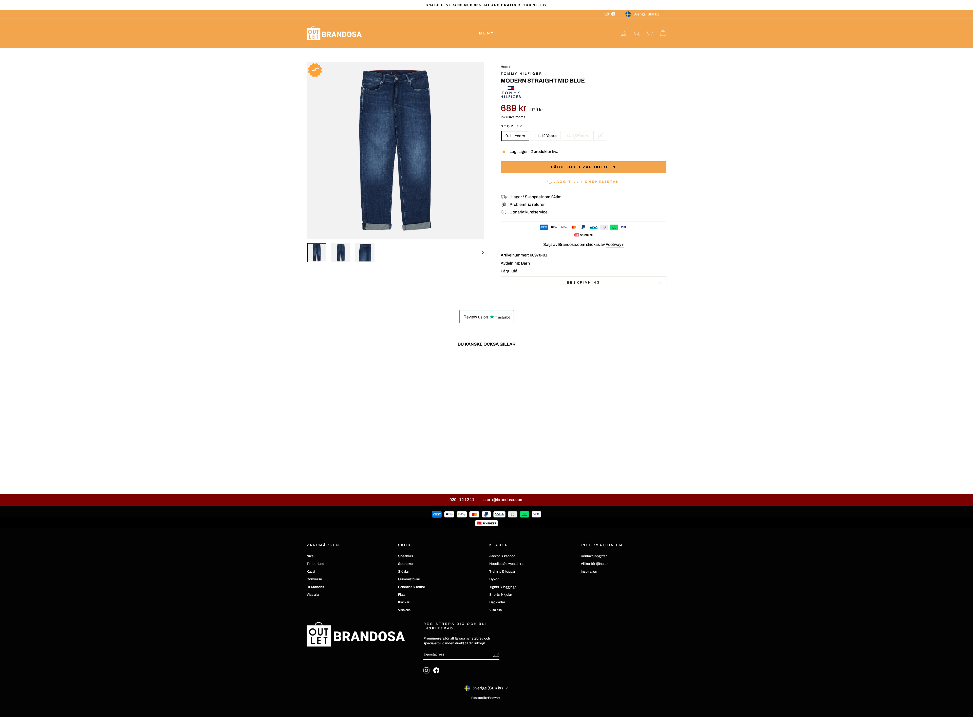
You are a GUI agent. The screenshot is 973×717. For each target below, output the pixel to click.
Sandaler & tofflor (411, 587)
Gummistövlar (409, 579)
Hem (504, 67)
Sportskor (406, 564)
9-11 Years (515, 136)
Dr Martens (315, 587)
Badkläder (497, 602)
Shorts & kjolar (500, 594)
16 (599, 136)
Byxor (494, 579)
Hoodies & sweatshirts (506, 564)
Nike (310, 556)
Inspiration (589, 571)
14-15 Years (577, 136)
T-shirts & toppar (502, 571)
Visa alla (313, 594)
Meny (486, 33)
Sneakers (405, 556)
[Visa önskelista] (650, 33)
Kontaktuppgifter (594, 556)
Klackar (403, 602)
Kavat (311, 571)
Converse (314, 579)
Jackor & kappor (502, 556)
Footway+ (615, 244)
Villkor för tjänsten (595, 564)
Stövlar (403, 571)
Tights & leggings (502, 587)
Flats (401, 594)
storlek (512, 126)
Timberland (315, 564)
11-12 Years (545, 136)
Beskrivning (583, 282)
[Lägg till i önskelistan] (386, 365)
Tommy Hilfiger (521, 73)
